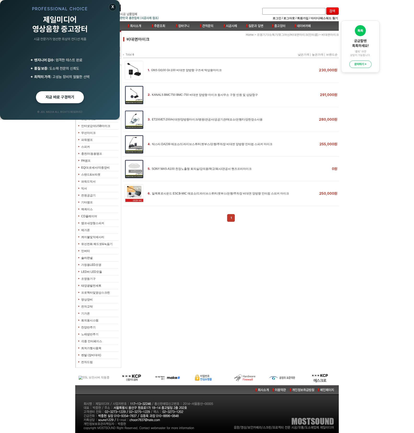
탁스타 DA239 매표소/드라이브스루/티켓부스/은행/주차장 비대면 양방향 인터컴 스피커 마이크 (212, 144)
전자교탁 (87, 306)
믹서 (84, 188)
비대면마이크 (330, 34)
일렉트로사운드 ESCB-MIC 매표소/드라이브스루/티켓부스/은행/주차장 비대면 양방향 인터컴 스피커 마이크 (220, 193)
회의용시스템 (89, 320)
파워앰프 (87, 140)
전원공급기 (88, 195)
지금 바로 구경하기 (60, 97)
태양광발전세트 (91, 285)
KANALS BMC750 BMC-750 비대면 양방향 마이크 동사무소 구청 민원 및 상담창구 (205, 95)
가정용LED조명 (91, 265)
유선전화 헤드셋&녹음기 (97, 244)
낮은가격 (303, 54)
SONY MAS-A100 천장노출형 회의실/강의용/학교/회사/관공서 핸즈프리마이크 (202, 169)
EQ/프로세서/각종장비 (95, 167)
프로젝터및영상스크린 (95, 292)
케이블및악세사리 (92, 237)
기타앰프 (87, 202)
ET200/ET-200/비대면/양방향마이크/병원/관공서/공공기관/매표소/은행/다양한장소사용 (207, 119)
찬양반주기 (88, 327)
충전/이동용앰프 (91, 153)
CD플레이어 (89, 216)
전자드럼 (87, 362)
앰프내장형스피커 (92, 223)
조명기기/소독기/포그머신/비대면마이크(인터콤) (287, 34)
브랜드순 (332, 54)
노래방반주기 (89, 334)
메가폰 (85, 230)
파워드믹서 (88, 181)
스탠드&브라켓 (90, 174)
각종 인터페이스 (91, 341)
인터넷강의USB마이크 (95, 126)
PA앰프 (86, 160)
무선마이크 (88, 133)
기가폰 (85, 313)
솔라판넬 (87, 258)
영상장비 (87, 299)
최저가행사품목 (91, 348)
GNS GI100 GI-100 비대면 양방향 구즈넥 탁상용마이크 (186, 70)
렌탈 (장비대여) (91, 355)
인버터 (85, 251)
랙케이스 (87, 209)
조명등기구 (88, 278)
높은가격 (317, 54)
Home (250, 34)
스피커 (85, 146)
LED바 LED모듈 (91, 271)
